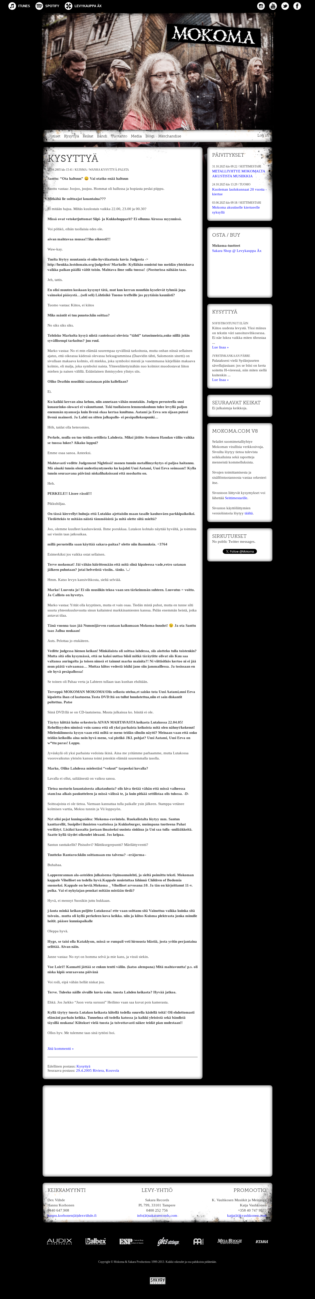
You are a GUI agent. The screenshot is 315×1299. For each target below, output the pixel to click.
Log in (263, 135)
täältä (249, 513)
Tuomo (245, 184)
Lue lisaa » (220, 347)
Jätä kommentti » (60, 1049)
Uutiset (53, 136)
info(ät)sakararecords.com (157, 1215)
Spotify (52, 6)
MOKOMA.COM (157, 70)
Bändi (102, 136)
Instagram (261, 6)
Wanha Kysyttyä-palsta (109, 169)
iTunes (24, 6)
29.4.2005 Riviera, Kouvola (97, 1070)
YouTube (273, 6)
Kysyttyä (71, 136)
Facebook (297, 6)
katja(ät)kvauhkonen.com (247, 1215)
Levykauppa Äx (88, 6)
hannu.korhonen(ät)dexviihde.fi (71, 1215)
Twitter (285, 6)
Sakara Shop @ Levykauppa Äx (237, 251)
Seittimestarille (236, 498)
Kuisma (81, 169)
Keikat (88, 136)
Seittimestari (250, 166)
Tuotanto (119, 136)
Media (136, 136)
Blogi (150, 136)
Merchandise (169, 136)
